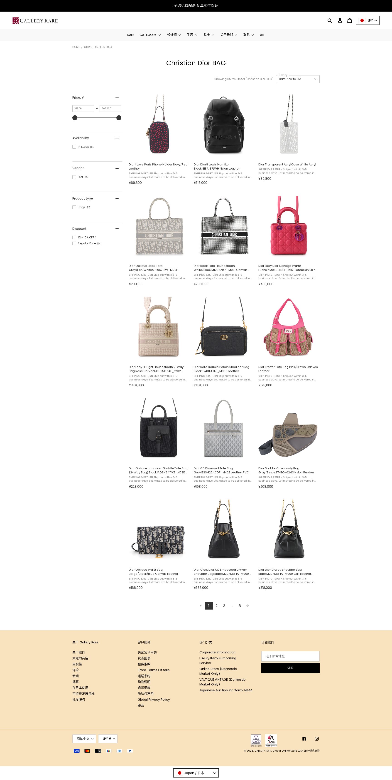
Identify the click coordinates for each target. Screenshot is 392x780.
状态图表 (144, 658)
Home (76, 47)
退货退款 (144, 687)
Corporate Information (217, 652)
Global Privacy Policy (154, 699)
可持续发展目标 (83, 693)
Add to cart (158, 154)
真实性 (77, 664)
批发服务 (78, 699)
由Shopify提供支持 (309, 750)
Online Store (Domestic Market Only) (218, 671)
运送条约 (144, 676)
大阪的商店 (80, 658)
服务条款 (144, 664)
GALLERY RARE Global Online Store (276, 750)
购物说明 (144, 682)
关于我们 (78, 652)
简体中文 (83, 738)
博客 (75, 682)
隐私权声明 (146, 693)
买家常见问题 (147, 652)
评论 (75, 670)
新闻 (75, 676)
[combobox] (196, 773)
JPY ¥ (107, 738)
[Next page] (247, 606)
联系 (141, 705)
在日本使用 (80, 687)
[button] (298, 79)
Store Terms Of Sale (154, 670)
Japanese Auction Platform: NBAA (225, 690)
